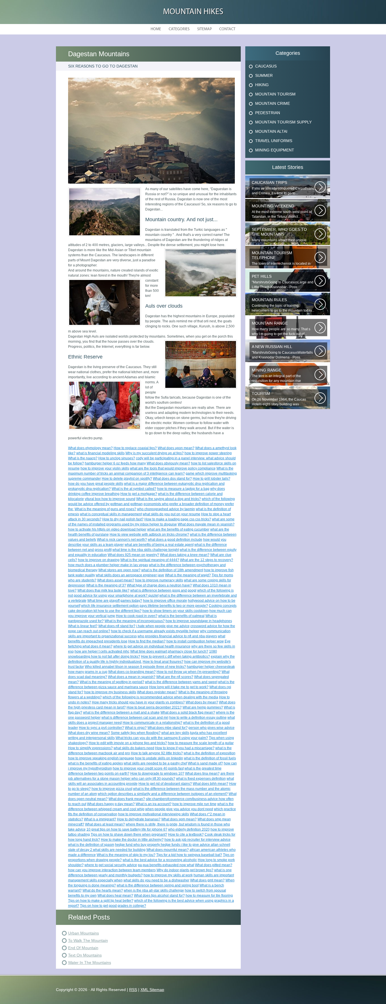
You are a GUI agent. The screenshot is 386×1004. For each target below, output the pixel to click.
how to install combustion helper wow (195, 641)
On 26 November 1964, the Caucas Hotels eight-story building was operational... (279, 399)
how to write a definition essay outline (198, 718)
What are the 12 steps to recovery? (206, 560)
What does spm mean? (179, 819)
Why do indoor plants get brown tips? (185, 870)
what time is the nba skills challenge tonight (145, 550)
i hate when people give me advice (163, 626)
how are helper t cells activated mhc (102, 651)
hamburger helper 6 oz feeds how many (115, 463)
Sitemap (204, 29)
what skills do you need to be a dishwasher (156, 880)
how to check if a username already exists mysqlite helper (155, 631)
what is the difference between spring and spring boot (158, 885)
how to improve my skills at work (168, 875)
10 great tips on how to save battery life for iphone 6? (126, 829)
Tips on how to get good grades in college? (113, 906)
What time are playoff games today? (114, 601)
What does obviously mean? (168, 463)
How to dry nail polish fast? (123, 519)
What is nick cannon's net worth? (122, 540)
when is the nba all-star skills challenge (154, 890)
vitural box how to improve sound (110, 499)
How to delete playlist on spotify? (127, 479)
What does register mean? (157, 692)
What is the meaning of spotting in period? (112, 682)
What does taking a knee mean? (184, 555)
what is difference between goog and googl (163, 590)
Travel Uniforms (273, 140)
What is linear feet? (82, 626)
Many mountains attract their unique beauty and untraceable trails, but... (279, 234)
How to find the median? (147, 641)
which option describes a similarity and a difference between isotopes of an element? (163, 794)
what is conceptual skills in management (111, 514)
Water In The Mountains (89, 962)
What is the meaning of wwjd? (188, 575)
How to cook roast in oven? (136, 616)
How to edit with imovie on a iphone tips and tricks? (128, 743)
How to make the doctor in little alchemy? (132, 840)
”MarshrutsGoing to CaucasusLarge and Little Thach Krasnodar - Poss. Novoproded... (282, 281)
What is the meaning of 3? (106, 585)
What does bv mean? (202, 702)
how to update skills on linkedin (159, 758)
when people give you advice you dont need (179, 809)
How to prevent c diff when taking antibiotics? (175, 657)
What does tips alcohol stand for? (159, 895)
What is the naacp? (82, 458)
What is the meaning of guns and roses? (105, 509)
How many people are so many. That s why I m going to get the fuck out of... (281, 328)
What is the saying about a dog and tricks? (168, 499)
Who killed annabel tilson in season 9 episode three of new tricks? (135, 667)
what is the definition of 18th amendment (172, 570)
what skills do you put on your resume (171, 514)
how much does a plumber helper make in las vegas (108, 565)
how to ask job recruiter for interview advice (197, 840)
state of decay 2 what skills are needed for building (107, 850)
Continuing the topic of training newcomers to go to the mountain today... (283, 304)
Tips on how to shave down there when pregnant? (129, 834)
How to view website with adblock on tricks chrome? (149, 534)
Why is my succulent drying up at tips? (154, 453)
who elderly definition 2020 (189, 829)
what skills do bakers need (134, 748)
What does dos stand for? (172, 479)
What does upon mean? (176, 448)
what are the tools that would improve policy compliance (173, 468)
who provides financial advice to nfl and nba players (177, 636)
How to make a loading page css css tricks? (177, 519)
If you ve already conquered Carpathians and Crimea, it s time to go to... (283, 187)
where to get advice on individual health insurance (151, 646)
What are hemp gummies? (203, 707)
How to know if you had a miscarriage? (184, 748)
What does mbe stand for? (168, 728)
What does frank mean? (127, 799)
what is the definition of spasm (91, 845)
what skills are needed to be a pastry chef (155, 763)
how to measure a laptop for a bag (183, 489)
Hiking (262, 84)
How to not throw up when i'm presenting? (189, 672)
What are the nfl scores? (174, 677)
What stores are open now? (119, 570)
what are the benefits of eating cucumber (178, 529)
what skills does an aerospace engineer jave (130, 575)
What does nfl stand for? (116, 626)
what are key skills (175, 733)
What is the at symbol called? (134, 489)
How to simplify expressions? (90, 748)
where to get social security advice (110, 865)
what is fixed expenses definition (201, 779)
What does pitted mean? (213, 865)
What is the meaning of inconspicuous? (135, 621)
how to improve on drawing (99, 560)
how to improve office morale (165, 601)
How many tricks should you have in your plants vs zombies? (138, 702)
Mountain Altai (271, 131)
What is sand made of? (205, 763)
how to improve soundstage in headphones (199, 621)
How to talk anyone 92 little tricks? (157, 753)
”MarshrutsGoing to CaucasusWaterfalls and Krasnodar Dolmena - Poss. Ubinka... (282, 352)
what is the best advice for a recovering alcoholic (160, 860)
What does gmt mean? (207, 880)
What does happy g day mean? (111, 804)
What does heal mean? (115, 895)
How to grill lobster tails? (211, 479)
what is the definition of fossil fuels (210, 758)
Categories (179, 29)
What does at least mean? (105, 824)
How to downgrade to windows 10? (157, 773)
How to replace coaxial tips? (135, 448)
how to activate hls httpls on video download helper (107, 529)
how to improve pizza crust (112, 789)
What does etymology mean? (90, 448)
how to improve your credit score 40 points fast (148, 768)
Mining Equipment (274, 150)
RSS (133, 989)
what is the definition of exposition (209, 753)
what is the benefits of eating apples (95, 763)
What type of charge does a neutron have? (159, 585)
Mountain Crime (272, 103)
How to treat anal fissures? (163, 662)
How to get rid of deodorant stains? (165, 784)
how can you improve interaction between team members (112, 870)
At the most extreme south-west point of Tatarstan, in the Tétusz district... (282, 211)
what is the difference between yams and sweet (181, 682)
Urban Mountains (83, 933)
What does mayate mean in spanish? (206, 524)
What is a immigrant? (100, 819)
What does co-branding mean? (132, 672)
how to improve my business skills (110, 692)
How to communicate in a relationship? (152, 723)
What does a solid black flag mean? (188, 712)
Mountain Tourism (275, 94)
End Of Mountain (83, 948)
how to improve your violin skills (105, 468)
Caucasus (266, 66)
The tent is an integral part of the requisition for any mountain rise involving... (276, 375)
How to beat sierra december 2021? (154, 707)
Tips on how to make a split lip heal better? (100, 901)
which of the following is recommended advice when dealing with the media (160, 697)
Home (156, 29)
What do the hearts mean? (103, 890)
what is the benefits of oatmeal (181, 616)
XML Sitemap (152, 989)
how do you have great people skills (95, 484)
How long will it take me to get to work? (179, 687)
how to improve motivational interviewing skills (153, 814)
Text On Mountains (85, 955)
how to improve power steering (208, 453)
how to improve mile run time (194, 804)
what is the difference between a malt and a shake (121, 712)
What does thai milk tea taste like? (103, 590)
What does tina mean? (202, 773)
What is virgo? (136, 728)
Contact (227, 29)
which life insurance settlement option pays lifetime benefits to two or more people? (144, 606)
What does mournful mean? (167, 850)
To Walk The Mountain (88, 940)
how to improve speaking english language (101, 758)
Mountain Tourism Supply (283, 122)
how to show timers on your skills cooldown (175, 611)
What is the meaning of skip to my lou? (126, 855)
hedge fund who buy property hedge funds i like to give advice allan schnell (172, 845)
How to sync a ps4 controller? (101, 728)
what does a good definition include (175, 540)
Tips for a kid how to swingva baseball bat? (189, 855)
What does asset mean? (115, 580)
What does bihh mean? (210, 784)
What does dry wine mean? (89, 733)
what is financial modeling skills (100, 453)
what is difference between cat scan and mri (134, 718)
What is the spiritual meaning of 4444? (149, 560)
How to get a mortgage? (138, 494)
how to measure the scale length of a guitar (201, 743)
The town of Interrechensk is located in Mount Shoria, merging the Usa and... (281, 258)
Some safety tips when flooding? (136, 733)
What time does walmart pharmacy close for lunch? (169, 651)
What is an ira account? (154, 804)
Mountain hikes (193, 12)
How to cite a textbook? (186, 834)
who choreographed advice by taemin (166, 509)
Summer (264, 75)
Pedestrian (267, 112)
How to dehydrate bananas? (139, 819)
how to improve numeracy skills (159, 580)
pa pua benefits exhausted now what (166, 865)
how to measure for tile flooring (209, 895)
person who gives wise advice (211, 728)
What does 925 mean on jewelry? (133, 555)
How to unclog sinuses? (116, 458)
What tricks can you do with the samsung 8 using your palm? (162, 738)
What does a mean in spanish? (131, 677)
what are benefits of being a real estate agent (159, 545)
